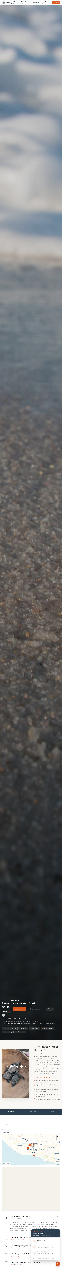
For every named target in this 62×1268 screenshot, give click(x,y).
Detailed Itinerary (37, 1009)
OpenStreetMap (48, 1164)
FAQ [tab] (52, 1112)
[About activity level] (28, 1018)
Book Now (18, 1009)
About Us (44, 2)
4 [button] (33, 1144)
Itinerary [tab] (12, 1112)
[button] (58, 1136)
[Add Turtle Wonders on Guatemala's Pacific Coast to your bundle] (3, 1015)
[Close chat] (58, 1264)
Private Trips (23, 2)
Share (51, 1009)
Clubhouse (35, 2)
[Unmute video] (8, 1094)
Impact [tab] (33, 1112)
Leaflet (43, 1164)
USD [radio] (5, 1011)
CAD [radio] (9, 1011)
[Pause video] (5, 1094)
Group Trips (13, 2)
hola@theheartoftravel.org (48, 1258)
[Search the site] (49, 2)
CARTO (58, 1164)
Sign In (56, 2)
